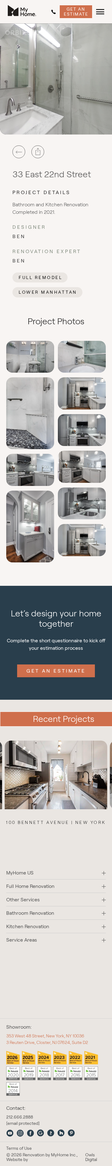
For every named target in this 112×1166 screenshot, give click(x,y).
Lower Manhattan (48, 292)
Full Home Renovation (30, 886)
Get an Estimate (76, 11)
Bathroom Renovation (30, 913)
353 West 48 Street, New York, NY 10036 (45, 1035)
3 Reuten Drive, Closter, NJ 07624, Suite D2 (47, 1042)
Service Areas (21, 940)
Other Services (23, 899)
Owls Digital (91, 1157)
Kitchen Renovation (27, 926)
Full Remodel (40, 277)
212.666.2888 (54, 11)
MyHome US (20, 872)
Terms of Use (19, 1148)
